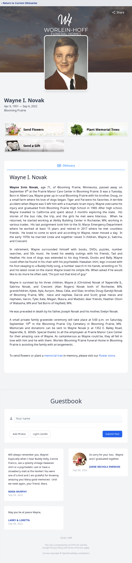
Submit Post (112, 434)
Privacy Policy (56, 547)
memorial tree (53, 355)
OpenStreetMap (69, 553)
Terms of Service (75, 547)
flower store (107, 355)
